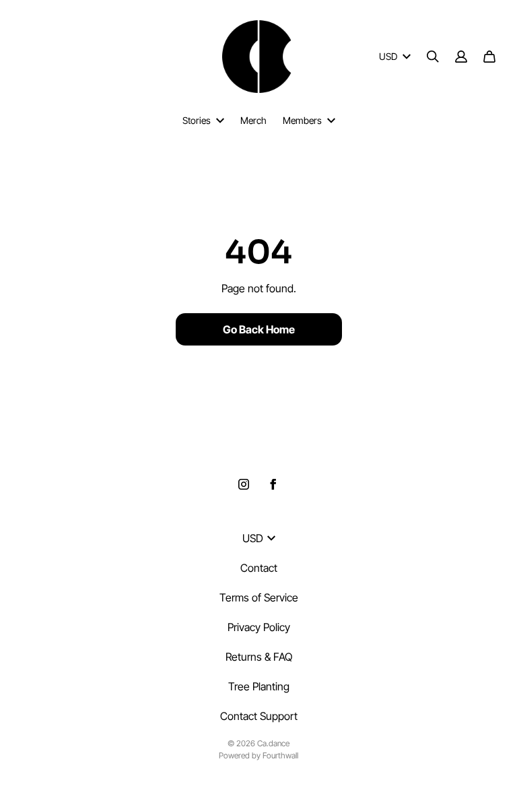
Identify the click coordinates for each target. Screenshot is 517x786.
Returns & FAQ (259, 656)
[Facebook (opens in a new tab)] (273, 484)
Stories (196, 120)
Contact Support (259, 716)
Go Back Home (259, 329)
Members (302, 120)
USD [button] (388, 56)
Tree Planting (258, 686)
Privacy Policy (259, 627)
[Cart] (489, 57)
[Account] (461, 57)
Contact (258, 568)
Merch (253, 120)
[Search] (433, 57)
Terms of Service (258, 597)
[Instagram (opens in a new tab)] (243, 484)
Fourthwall (280, 755)
